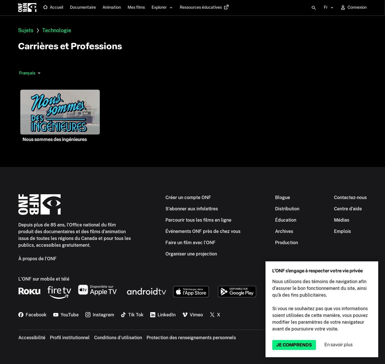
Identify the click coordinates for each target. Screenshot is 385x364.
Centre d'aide (348, 208)
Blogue (282, 197)
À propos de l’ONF (37, 258)
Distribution (287, 208)
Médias (341, 220)
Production (286, 242)
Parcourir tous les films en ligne (198, 220)
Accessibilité (31, 337)
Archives (284, 231)
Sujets (25, 30)
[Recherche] (313, 8)
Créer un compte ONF (188, 197)
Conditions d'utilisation (118, 337)
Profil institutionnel (70, 337)
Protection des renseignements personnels (191, 337)
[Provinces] (39, 73)
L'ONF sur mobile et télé (43, 279)
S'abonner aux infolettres (191, 208)
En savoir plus (338, 344)
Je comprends (294, 345)
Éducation (285, 220)
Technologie (56, 30)
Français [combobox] (27, 73)
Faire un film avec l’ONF (190, 242)
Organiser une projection (191, 254)
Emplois (342, 231)
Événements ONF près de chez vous (202, 231)
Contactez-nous (350, 197)
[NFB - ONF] (27, 8)
